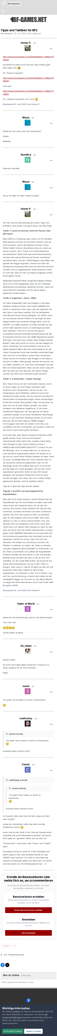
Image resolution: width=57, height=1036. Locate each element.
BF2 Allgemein (34, 33)
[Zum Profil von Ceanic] (28, 770)
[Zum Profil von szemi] (28, 691)
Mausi (25, 117)
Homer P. (9, 33)
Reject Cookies (33, 1031)
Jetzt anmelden (28, 933)
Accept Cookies (14, 1031)
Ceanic (26, 764)
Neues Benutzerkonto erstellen (28, 910)
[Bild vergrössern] (19, 68)
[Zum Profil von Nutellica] (28, 160)
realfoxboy (25, 718)
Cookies (16, 1011)
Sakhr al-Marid (25, 603)
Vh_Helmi (25, 645)
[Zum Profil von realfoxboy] (28, 723)
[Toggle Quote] (7, 734)
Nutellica (26, 154)
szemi (26, 686)
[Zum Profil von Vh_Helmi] (28, 651)
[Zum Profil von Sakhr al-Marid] (28, 609)
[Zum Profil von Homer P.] (28, 48)
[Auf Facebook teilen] (3, 965)
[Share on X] (7, 965)
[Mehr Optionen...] (51, 49)
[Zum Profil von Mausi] (28, 123)
